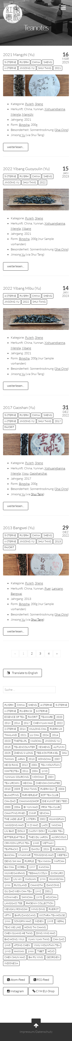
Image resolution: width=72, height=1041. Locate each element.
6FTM (7, 915)
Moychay (38, 776)
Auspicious (58, 837)
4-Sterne (10, 295)
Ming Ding (38, 909)
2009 (51, 776)
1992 (38, 891)
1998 (43, 879)
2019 (7, 722)
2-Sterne (10, 728)
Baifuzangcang (25, 915)
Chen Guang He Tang (18, 933)
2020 (59, 716)
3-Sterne (42, 710)
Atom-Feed (17, 980)
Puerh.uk (56, 728)
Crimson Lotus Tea (16, 843)
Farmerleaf (30, 795)
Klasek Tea (55, 831)
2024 (45, 734)
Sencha (44, 813)
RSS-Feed (42, 980)
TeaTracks (11, 849)
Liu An (17, 879)
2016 (17, 722)
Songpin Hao (22, 921)
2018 (23, 728)
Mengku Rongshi (16, 909)
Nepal (60, 921)
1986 (7, 921)
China (36, 62)
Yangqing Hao (14, 825)
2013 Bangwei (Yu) (19, 527)
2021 (58, 68)
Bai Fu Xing (36, 957)
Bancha (9, 855)
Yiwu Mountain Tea (47, 945)
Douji (21, 831)
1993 (7, 951)
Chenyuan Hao (43, 722)
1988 (31, 951)
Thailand (10, 734)
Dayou (35, 849)
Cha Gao (58, 939)
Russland (20, 885)
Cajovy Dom (37, 831)
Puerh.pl (59, 849)
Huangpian (56, 819)
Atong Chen (22, 945)
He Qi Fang (11, 764)
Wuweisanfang (14, 873)
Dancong (52, 885)
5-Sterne (10, 62)
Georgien (53, 957)
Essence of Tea (14, 716)
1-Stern (31, 819)
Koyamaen (11, 897)
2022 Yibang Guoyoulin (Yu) (26, 168)
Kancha (44, 867)
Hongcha (44, 759)
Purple (29, 861)
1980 (36, 843)
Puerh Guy (47, 788)
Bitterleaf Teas (14, 837)
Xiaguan (30, 879)
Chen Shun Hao (14, 957)
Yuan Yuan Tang (39, 939)
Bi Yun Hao (31, 807)
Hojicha (51, 897)
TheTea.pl (20, 740)
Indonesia (11, 963)
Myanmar (24, 855)
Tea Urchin (11, 783)
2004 (17, 807)
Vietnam (48, 843)
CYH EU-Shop (45, 991)
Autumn (59, 746)
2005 (17, 788)
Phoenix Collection (39, 903)
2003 (61, 788)
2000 (7, 807)
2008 (35, 771)
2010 (7, 788)
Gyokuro (57, 873)
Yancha (56, 825)
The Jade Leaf (13, 819)
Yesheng (44, 746)
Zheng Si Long (23, 752)
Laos (45, 825)
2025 (7, 752)
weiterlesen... (15, 147)
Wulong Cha (37, 728)
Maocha (36, 740)
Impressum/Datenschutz (36, 1032)
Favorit (9, 427)
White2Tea (11, 771)
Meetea (62, 855)
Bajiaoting (11, 795)
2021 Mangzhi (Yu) (19, 54)
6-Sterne (10, 68)
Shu (64, 752)
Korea (21, 867)
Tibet (40, 951)
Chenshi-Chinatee (48, 783)
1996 (7, 885)
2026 (46, 849)
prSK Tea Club (50, 807)
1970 (39, 897)
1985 (7, 945)
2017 (58, 421)
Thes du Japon (38, 837)
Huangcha (56, 879)
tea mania (44, 861)
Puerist (54, 909)
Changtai (36, 885)
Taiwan (9, 759)
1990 (44, 771)
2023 (7, 740)
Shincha (27, 897)
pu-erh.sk (26, 710)
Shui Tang (44, 68)
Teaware (47, 716)
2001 (48, 891)
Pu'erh (24, 62)
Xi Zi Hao (32, 825)
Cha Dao (10, 801)
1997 (32, 867)
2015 (7, 746)
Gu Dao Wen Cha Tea (18, 891)
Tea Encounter (24, 746)
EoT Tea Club (49, 795)
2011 (25, 771)
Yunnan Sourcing (16, 776)
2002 (43, 819)
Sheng (47, 62)
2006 (34, 764)
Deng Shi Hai (12, 861)
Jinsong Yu (27, 68)
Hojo (51, 951)
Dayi (7, 879)
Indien (39, 921)
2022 (43, 182)
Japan (21, 759)
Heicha (27, 783)
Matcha (59, 861)
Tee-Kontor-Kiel (47, 752)
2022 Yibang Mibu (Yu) (22, 288)
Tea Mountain (50, 764)
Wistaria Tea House (52, 915)
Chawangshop (29, 801)
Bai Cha (9, 867)
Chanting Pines (14, 813)
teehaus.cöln (37, 873)
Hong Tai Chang (35, 927)
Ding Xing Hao (45, 933)
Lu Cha (34, 734)
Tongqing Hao (44, 855)
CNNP (32, 813)
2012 (25, 764)
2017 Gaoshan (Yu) (19, 407)
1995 (50, 921)
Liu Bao (9, 831)
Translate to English (24, 673)
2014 (55, 734)
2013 (58, 541)
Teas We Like (12, 927)
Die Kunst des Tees (54, 801)
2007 (57, 759)
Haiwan (19, 951)
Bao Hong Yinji (14, 939)
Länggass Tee (13, 903)
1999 (25, 849)
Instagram (17, 991)
